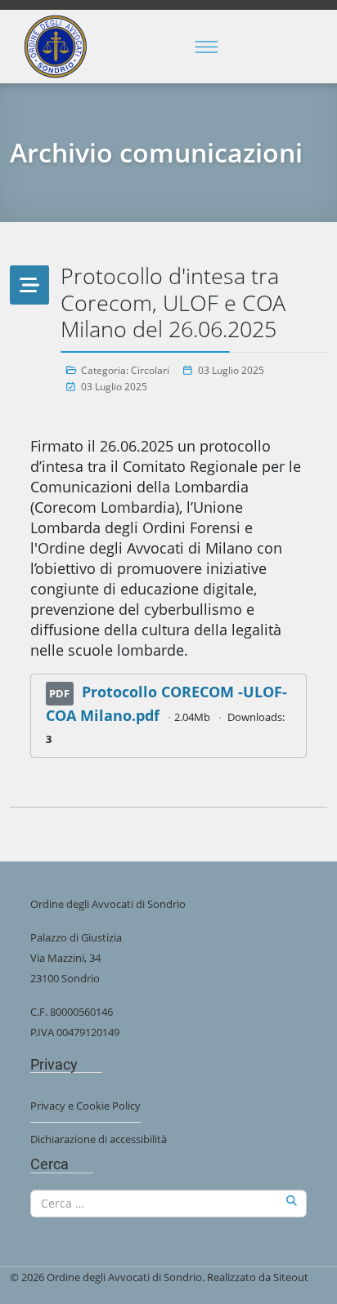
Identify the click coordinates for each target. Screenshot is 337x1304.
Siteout (290, 1277)
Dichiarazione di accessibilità (98, 1139)
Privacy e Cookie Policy (85, 1105)
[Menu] (207, 46)
